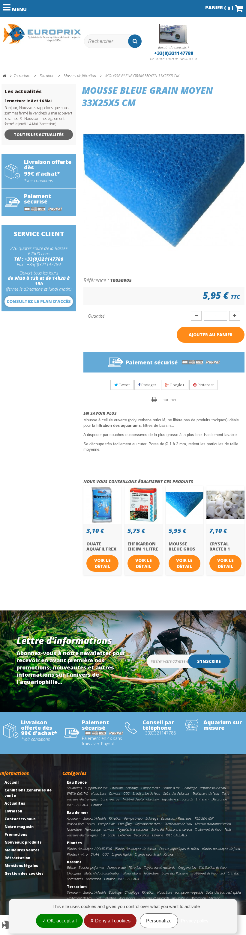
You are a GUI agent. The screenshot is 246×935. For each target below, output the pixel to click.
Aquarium (73, 818)
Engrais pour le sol (147, 854)
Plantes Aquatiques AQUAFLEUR (89, 848)
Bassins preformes (91, 867)
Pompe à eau (150, 787)
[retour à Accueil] (7, 76)
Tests (225, 793)
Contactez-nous (20, 818)
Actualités (14, 803)
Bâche (71, 867)
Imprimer (168, 399)
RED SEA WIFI (204, 818)
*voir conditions (38, 180)
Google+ (176, 384)
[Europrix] (42, 34)
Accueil (11, 782)
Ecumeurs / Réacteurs (176, 818)
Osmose (114, 793)
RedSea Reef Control (81, 823)
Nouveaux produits (23, 842)
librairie (168, 854)
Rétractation (17, 857)
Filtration (116, 787)
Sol (222, 873)
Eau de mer (77, 812)
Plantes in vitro (77, 854)
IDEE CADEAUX (77, 805)
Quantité (96, 316)
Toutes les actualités (39, 134)
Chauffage (189, 787)
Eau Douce (77, 782)
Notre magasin (19, 826)
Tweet (124, 384)
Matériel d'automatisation (141, 799)
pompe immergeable (189, 892)
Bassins (74, 862)
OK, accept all (61, 920)
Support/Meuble (96, 787)
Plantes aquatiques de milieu (179, 848)
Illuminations (132, 873)
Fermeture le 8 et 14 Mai (28, 100)
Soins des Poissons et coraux (172, 829)
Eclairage (132, 787)
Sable (111, 835)
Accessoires (75, 879)
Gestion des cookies (24, 873)
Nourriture (98, 793)
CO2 (126, 793)
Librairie (96, 805)
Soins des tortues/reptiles (224, 892)
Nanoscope (92, 829)
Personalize (159, 920)
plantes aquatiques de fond (221, 848)
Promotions (15, 834)
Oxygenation (187, 867)
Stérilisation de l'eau (146, 793)
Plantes (74, 842)
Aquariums (74, 787)
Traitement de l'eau (206, 793)
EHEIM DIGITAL (77, 793)
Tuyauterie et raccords (177, 799)
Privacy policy (194, 920)
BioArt (95, 854)
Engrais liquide (122, 854)
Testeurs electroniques (82, 799)
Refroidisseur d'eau (213, 787)
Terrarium (77, 886)
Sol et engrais (110, 799)
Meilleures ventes (22, 850)
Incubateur (180, 898)
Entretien (202, 799)
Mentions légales (21, 865)
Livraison (13, 811)
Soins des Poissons (176, 793)
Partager (148, 384)
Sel (103, 835)
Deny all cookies (112, 920)
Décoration (219, 799)
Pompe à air (171, 787)
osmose (109, 829)
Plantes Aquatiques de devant (135, 848)
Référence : (96, 280)
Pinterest (205, 384)
